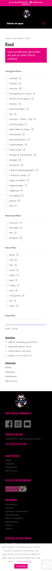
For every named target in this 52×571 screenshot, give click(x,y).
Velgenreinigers (16, 185)
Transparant (15, 295)
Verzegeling (14, 195)
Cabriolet (13, 78)
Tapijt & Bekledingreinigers (21, 170)
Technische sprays (17, 175)
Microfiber (14, 227)
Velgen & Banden (17, 180)
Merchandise (15, 134)
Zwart (12, 305)
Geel (11, 260)
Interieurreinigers (17, 109)
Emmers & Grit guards (19, 98)
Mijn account (11, 381)
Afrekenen (10, 372)
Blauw (12, 254)
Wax (11, 205)
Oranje (12, 285)
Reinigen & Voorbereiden (20, 154)
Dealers (8, 525)
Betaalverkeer (11, 521)
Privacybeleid (11, 504)
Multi (11, 280)
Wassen (13, 200)
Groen (12, 270)
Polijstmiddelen (16, 144)
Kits (11, 114)
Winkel (8, 367)
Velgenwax (14, 190)
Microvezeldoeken (17, 139)
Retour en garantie (14, 518)
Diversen (13, 88)
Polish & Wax (15, 149)
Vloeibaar (13, 238)
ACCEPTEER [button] (21, 566)
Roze (11, 290)
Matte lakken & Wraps (19, 129)
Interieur (13, 103)
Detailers (13, 83)
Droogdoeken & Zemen (20, 93)
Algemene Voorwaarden (16, 511)
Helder (12, 275)
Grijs (11, 265)
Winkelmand (11, 376)
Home (7, 38)
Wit (10, 300)
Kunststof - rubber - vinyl (20, 119)
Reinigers (13, 160)
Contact (9, 528)
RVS (11, 232)
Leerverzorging (16, 124)
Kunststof (13, 222)
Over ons (9, 507)
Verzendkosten (12, 514)
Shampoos (14, 165)
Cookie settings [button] (24, 561)
